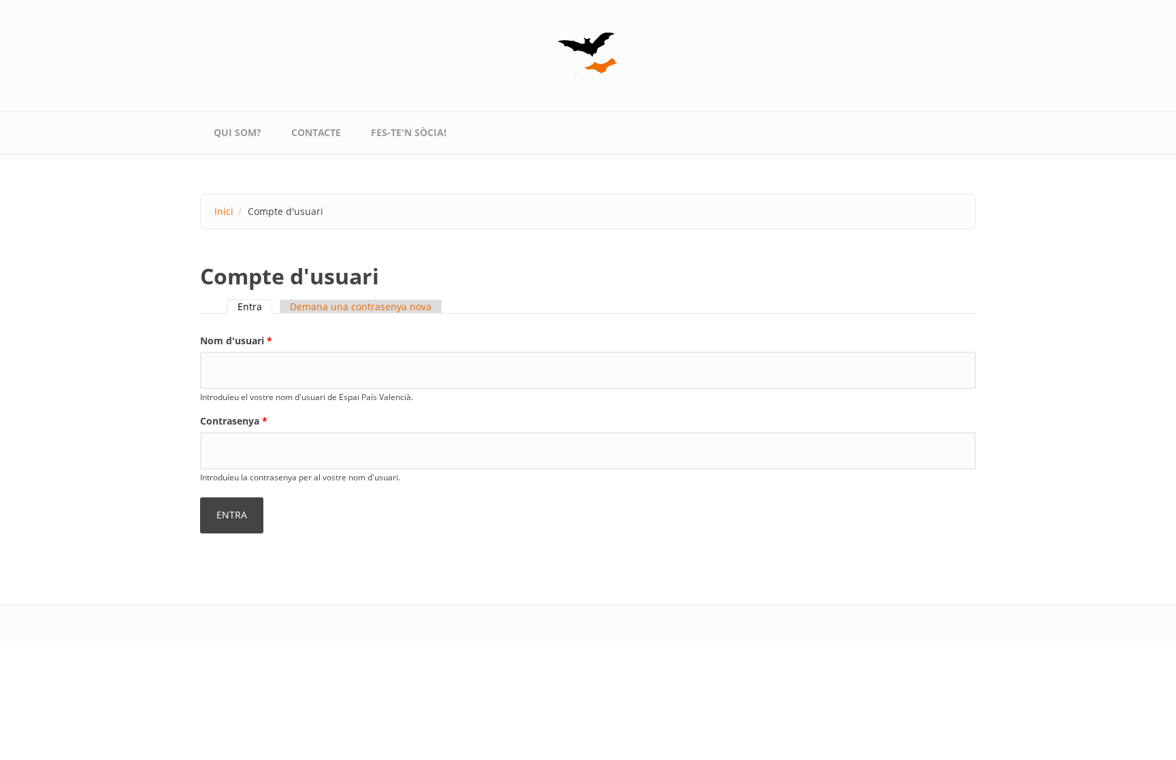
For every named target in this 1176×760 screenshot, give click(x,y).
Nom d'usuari (236, 340)
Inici (223, 211)
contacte (316, 132)
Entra (255, 306)
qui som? (237, 132)
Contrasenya (233, 420)
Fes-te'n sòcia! (408, 132)
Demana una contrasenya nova (360, 306)
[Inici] (588, 52)
